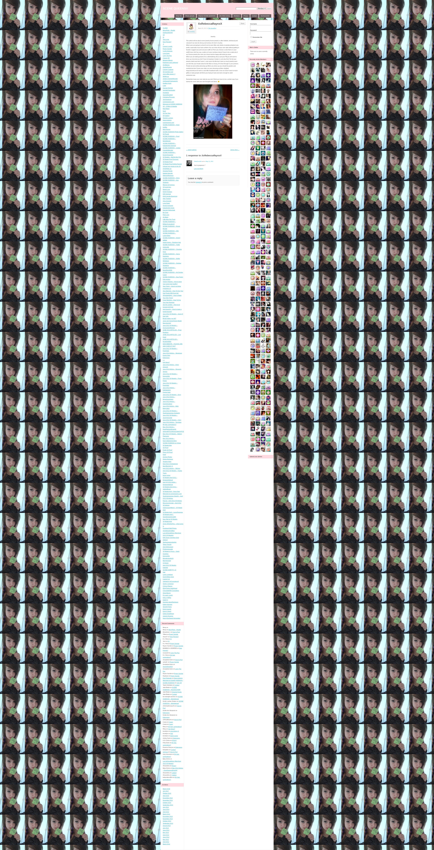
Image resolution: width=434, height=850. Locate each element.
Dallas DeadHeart (168, 614)
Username (253, 24)
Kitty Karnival (167, 194)
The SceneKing (212, 28)
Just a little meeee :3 (169, 74)
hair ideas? (166, 362)
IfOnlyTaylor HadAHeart (170, 588)
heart (164, 454)
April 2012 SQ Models (169, 565)
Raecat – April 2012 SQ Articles (172, 501)
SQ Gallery (166, 116)
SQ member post (168, 72)
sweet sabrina (191, 150)
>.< (164, 360)
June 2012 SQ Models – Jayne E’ (173, 314)
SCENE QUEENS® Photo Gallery (173, 132)
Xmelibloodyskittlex (169, 531)
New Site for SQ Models (170, 519)
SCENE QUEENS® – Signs (171, 178)
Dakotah (165, 567)
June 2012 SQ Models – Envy (172, 395)
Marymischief (167, 561)
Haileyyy (165, 600)
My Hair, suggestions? (169, 424)
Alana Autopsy (167, 120)
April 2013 (166, 835)
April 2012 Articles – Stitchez (171, 468)
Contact (254, 16)
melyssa (165, 752)
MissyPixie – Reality (169, 30)
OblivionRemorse (168, 175)
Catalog (174, 773)
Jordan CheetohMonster (170, 79)
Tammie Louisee (168, 118)
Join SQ (179, 683)
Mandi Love (166, 189)
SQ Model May (167, 445)
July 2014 (166, 807)
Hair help (165, 316)
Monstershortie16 (168, 558)
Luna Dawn (166, 203)
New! (164, 111)
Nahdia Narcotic (168, 173)
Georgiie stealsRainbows (170, 602)
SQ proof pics (167, 187)
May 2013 (166, 832)
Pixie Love (166, 215)
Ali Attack (165, 217)
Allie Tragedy (167, 198)
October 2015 (167, 793)
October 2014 (167, 802)
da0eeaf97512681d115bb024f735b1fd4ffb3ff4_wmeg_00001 (181, 431)
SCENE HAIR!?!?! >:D (169, 570)
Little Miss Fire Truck (169, 219)
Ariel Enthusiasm (168, 547)
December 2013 (168, 816)
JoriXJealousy (167, 99)
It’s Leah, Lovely (168, 595)
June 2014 (166, 809)
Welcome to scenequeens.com (172, 494)
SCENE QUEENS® (175, 8)
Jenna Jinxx (234, 150)
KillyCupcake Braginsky (170, 196)
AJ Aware (166, 563)
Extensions (166, 358)
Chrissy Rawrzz (167, 586)
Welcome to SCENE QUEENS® (172, 104)
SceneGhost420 (168, 95)
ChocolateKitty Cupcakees (171, 590)
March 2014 (166, 814)
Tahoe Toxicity (167, 544)
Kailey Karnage (167, 604)
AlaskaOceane (167, 67)
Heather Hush (167, 83)
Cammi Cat (166, 579)
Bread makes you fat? (169, 318)
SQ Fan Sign (167, 113)
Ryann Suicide (167, 49)
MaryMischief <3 (168, 466)
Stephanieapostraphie (169, 542)
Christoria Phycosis (169, 97)
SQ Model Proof (167, 162)
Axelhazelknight (168, 32)
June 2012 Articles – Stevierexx (172, 353)
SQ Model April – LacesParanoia (173, 512)
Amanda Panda (167, 171)
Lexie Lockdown (168, 574)
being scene (166, 475)
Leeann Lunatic (167, 46)
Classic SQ (166, 58)
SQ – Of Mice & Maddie (170, 106)
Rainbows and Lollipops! (170, 62)
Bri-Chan (165, 212)
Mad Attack (166, 108)
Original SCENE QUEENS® (206, 16)
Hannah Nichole (168, 88)
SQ (164, 35)
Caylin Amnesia (167, 51)
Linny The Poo (167, 56)
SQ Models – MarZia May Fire (172, 157)
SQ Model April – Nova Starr (171, 491)
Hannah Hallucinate (169, 210)
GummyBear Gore (168, 577)
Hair (164, 572)
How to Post (176, 632)
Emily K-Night (167, 611)
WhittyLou (166, 76)
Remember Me (257, 37)
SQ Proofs (166, 134)
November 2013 (168, 819)
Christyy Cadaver (168, 69)
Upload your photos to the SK (172, 166)
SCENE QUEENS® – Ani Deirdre (173, 272)
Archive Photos (167, 457)
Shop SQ (179, 16)
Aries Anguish (167, 201)
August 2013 (167, 825)
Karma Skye (166, 355)
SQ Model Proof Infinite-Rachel (172, 164)
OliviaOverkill (197, 161)
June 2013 (166, 830)
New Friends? (167, 42)
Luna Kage (166, 53)
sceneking (192, 31)
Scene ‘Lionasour (168, 584)
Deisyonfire (166, 556)
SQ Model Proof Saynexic (170, 159)
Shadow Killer (167, 461)
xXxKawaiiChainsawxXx (170, 81)
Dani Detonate (167, 678)
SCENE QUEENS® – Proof (171, 136)
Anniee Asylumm (168, 205)
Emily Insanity (167, 609)
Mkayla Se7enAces (169, 185)
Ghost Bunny (167, 593)
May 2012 (166, 839)
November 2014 (168, 800)
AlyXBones (166, 65)
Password (253, 30)
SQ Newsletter (265, 16)
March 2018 (166, 789)
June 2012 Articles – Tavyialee (172, 422)
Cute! (164, 85)
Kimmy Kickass (167, 192)
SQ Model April (167, 521)
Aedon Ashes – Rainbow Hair (172, 242)
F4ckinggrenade (168, 549)
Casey (165, 275)
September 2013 (168, 823)
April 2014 (166, 812)
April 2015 (166, 796)
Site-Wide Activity (224, 16)
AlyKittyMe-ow (167, 169)
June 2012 (166, 837)
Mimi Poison (166, 129)
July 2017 (166, 791)
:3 (163, 44)
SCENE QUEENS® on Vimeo (172, 443)
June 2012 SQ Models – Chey (172, 420)
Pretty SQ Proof (167, 450)
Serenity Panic (167, 607)
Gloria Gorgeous (168, 459)
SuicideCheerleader (169, 90)
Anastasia (166, 92)
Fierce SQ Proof (167, 452)
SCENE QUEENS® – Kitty (171, 231)
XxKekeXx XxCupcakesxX (171, 581)
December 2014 (168, 798)
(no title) (165, 28)
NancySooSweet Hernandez (171, 618)
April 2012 (166, 842)
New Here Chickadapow (170, 464)
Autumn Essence (168, 616)
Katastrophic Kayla (168, 208)
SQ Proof (165, 448)
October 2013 (167, 821)
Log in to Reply (198, 169)
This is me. (166, 39)
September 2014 (168, 805)
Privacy (246, 16)
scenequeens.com (168, 102)
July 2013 (166, 828)
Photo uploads (189, 16)
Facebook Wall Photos (170, 528)
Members (237, 16)
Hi (163, 37)
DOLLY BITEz (167, 597)
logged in (199, 182)
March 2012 (166, 844)
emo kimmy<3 (174, 731)
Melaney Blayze (168, 60)
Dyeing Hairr (167, 392)
